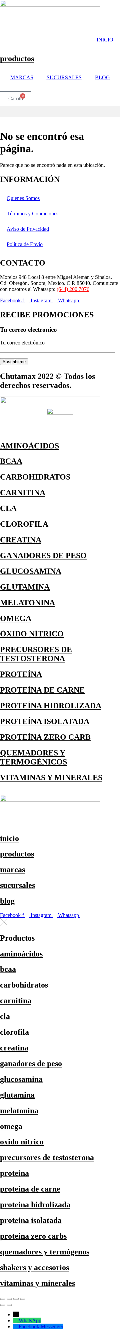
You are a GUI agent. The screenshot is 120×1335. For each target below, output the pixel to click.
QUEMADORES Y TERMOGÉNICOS (33, 757)
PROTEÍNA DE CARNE (42, 690)
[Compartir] (16, 1299)
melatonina (19, 1110)
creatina (14, 1047)
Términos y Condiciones (32, 213)
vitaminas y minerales (37, 1283)
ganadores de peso (31, 1063)
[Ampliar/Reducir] (2, 1299)
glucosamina (21, 1079)
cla (5, 1016)
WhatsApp (30, 1320)
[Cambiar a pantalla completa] (9, 1299)
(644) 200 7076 (73, 289)
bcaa (8, 969)
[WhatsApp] (16, 1320)
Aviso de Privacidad (28, 229)
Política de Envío (25, 244)
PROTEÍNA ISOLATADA (44, 721)
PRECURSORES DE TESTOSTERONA (36, 654)
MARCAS (21, 77)
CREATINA (20, 539)
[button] (60, 111)
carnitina (15, 1000)
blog (7, 901)
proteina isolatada (31, 1220)
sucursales (17, 885)
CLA (8, 508)
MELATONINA (27, 602)
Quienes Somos (23, 198)
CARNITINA (22, 492)
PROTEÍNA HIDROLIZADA (50, 705)
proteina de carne (30, 1189)
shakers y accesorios (34, 1267)
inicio (9, 838)
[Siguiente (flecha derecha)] (9, 1305)
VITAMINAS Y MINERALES (51, 777)
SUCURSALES (64, 77)
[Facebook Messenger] (16, 1326)
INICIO (105, 39)
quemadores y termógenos (44, 1251)
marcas (12, 869)
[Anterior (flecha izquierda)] (2, 1305)
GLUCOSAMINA (30, 571)
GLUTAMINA (25, 587)
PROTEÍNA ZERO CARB (45, 737)
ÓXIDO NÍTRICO (32, 633)
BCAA (11, 461)
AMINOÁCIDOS (29, 445)
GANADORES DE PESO (43, 555)
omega (11, 1126)
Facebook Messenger (41, 1326)
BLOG (102, 77)
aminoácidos (21, 953)
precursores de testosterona (47, 1157)
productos (17, 58)
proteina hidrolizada (35, 1204)
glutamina (17, 1095)
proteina (14, 1173)
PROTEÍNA (21, 674)
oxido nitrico (22, 1141)
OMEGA (15, 618)
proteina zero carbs (33, 1236)
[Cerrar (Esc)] (22, 1299)
